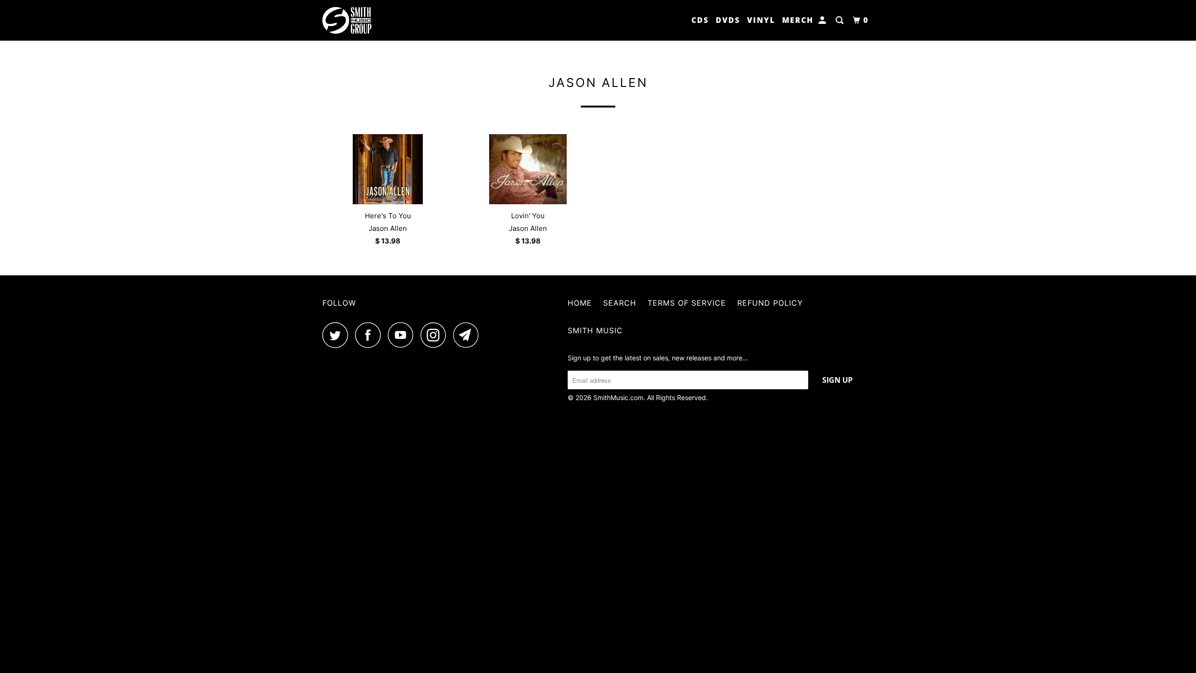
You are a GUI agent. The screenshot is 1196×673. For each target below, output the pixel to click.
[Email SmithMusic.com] (468, 335)
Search (619, 303)
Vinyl (761, 20)
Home (580, 303)
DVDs (728, 20)
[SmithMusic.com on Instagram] (435, 335)
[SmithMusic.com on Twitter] (337, 335)
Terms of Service (687, 303)
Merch (797, 20)
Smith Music (595, 330)
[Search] (840, 20)
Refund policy (770, 303)
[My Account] (823, 20)
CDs (700, 20)
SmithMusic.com (618, 397)
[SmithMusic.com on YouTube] (403, 335)
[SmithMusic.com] (370, 20)
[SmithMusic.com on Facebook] (370, 335)
